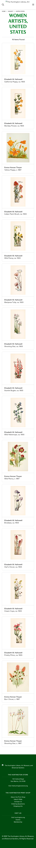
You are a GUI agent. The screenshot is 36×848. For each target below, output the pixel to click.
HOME (3, 11)
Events (18, 820)
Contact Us (18, 801)
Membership (18, 822)
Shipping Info (18, 806)
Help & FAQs (18, 799)
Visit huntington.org (18, 817)
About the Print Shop (18, 797)
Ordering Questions (18, 804)
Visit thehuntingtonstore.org (18, 786)
